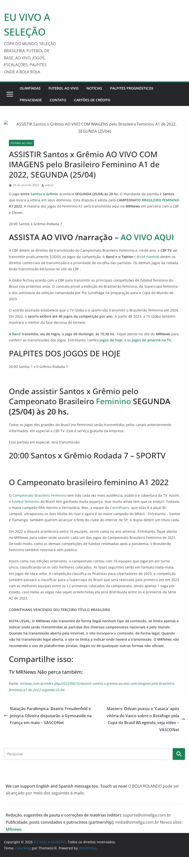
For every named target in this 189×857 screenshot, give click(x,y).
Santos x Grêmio (45, 194)
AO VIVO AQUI (147, 237)
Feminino (113, 401)
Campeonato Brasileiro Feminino (39, 495)
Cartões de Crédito (92, 100)
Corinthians (119, 507)
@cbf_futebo (147, 256)
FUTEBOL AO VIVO (63, 88)
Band (16, 334)
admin (49, 185)
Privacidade (31, 100)
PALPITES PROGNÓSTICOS (131, 88)
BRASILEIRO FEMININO (160, 200)
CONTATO (58, 100)
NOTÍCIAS (94, 88)
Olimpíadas (30, 88)
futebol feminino (25, 501)
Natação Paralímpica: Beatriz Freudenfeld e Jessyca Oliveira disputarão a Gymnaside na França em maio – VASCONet (51, 716)
